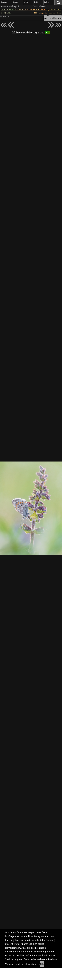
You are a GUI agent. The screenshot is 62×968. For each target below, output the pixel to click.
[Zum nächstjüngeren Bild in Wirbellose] (10, 24)
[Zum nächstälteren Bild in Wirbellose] (51, 24)
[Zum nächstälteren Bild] (58, 24)
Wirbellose (4, 16)
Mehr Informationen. (28, 964)
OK (42, 964)
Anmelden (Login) (9, 6)
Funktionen (55, 18)
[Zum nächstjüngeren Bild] (3, 24)
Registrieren (39, 6)
